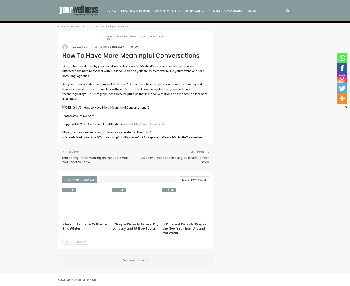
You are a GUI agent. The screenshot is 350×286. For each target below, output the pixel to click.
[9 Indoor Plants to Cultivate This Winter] (85, 204)
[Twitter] (342, 88)
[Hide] (346, 107)
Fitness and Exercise (225, 11)
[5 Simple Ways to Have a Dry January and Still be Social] (135, 204)
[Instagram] (342, 78)
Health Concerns (135, 11)
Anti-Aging (194, 11)
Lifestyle (69, 190)
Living (111, 11)
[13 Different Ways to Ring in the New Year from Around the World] (185, 204)
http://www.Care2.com (149, 124)
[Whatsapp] (342, 58)
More (251, 11)
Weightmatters (167, 11)
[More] (342, 98)
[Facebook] (342, 68)
